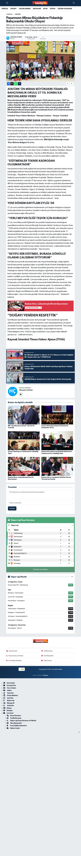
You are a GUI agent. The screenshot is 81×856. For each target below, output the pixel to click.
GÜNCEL (4, 9)
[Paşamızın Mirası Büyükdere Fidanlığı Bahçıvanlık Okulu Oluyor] (40, 61)
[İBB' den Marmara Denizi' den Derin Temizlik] (24, 415)
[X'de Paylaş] (12, 83)
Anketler (10, 705)
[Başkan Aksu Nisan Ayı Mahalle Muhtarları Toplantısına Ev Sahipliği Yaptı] (57, 440)
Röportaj (10, 700)
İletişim (10, 710)
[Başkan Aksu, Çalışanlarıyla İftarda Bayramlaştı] (24, 466)
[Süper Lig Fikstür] (72, 577)
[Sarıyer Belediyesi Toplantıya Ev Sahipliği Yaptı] (24, 440)
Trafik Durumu (48, 651)
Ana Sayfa (11, 683)
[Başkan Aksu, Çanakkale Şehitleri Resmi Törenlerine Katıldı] (57, 466)
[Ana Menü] (7, 3)
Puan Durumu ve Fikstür (15, 655)
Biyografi (10, 703)
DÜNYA (52, 9)
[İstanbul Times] (40, 3)
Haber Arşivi (48, 660)
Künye (9, 708)
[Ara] (74, 3)
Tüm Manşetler (48, 655)
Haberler (9, 14)
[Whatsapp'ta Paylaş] (15, 83)
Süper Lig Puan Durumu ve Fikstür (23, 720)
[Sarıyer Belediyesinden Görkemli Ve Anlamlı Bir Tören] (57, 415)
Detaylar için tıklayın (40, 569)
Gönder (12, 508)
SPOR (45, 9)
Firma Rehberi (12, 695)
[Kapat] (80, 732)
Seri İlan (10, 698)
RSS (22, 669)
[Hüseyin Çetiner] (12, 391)
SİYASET (13, 9)
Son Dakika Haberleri (15, 660)
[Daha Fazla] (19, 83)
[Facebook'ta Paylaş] (8, 83)
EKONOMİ (37, 9)
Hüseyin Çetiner (26, 390)
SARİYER (18, 14)
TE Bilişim (45, 675)
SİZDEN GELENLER (65, 9)
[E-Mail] (20, 394)
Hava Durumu (13, 651)
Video (9, 690)
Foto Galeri (11, 688)
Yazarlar (10, 693)
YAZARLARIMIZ (25, 9)
